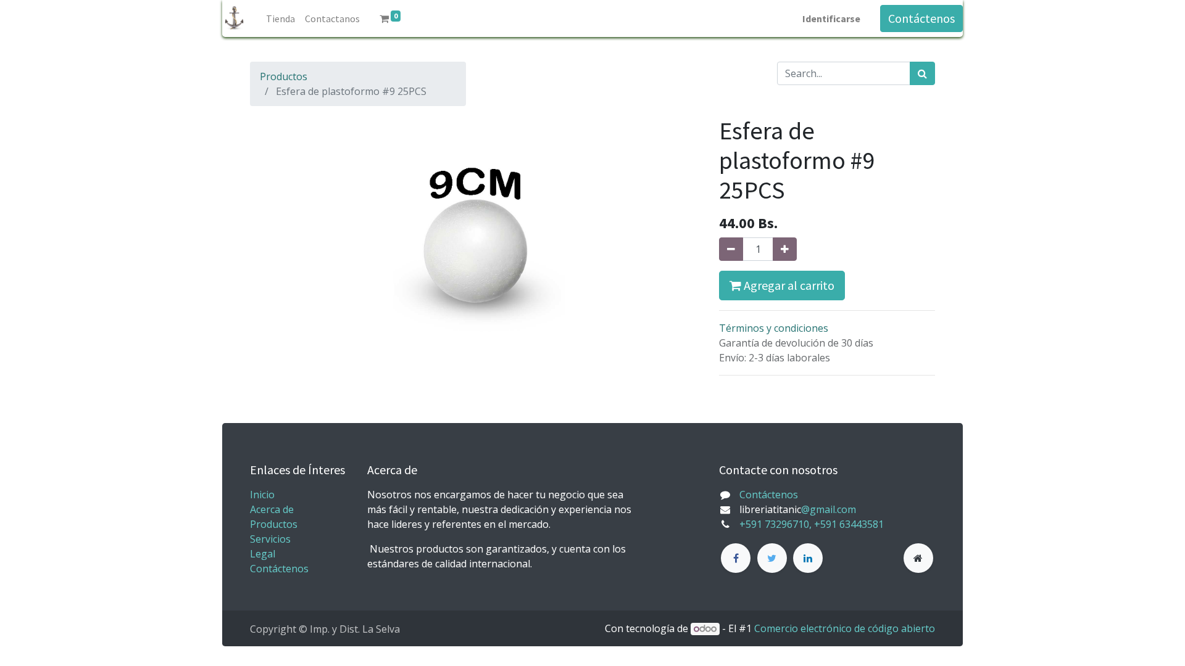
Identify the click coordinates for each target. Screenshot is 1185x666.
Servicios (270, 539)
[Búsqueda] (922, 73)
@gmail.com (828, 509)
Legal (262, 554)
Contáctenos (921, 18)
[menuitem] (280, 18)
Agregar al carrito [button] (787, 285)
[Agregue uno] (785, 249)
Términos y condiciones (773, 328)
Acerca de (272, 509)
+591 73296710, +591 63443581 (811, 524)
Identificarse (831, 18)
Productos (283, 76)
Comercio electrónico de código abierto (844, 628)
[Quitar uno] (731, 249)
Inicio (262, 494)
